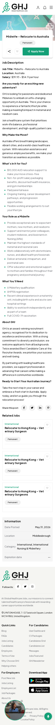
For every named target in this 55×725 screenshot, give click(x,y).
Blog (4, 630)
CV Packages (35, 635)
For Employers (11, 672)
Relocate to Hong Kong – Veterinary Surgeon (24, 429)
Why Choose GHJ (10, 660)
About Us (6, 698)
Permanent (27, 43)
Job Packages (8, 693)
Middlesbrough (41, 535)
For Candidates (38, 625)
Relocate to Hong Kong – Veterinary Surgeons (24, 492)
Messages (34, 650)
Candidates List (37, 645)
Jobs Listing (7, 640)
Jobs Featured (36, 655)
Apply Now (37, 51)
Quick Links (8, 625)
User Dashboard (37, 630)
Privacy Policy (37, 716)
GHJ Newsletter (36, 660)
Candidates (7, 645)
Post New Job (8, 678)
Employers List (9, 688)
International (12, 423)
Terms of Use (8, 655)
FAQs (4, 635)
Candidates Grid (37, 640)
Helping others (9, 665)
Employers (7, 650)
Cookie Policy (27, 719)
